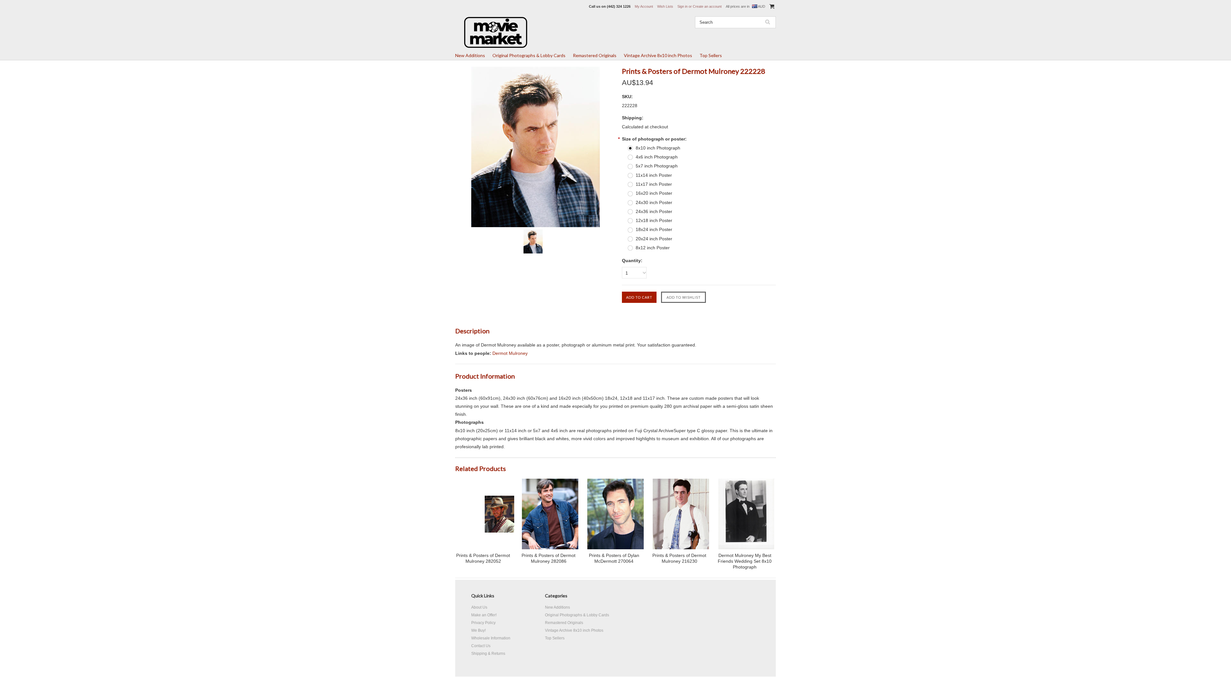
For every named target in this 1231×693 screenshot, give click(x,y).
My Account (644, 6)
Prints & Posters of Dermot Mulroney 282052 (483, 558)
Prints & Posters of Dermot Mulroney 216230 (679, 558)
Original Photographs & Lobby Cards (528, 55)
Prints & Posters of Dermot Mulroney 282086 (548, 558)
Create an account (707, 6)
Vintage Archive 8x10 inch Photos (658, 55)
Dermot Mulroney (510, 353)
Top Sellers (710, 55)
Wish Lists (665, 6)
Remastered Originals (594, 55)
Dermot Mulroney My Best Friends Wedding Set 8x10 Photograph (745, 561)
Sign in (682, 6)
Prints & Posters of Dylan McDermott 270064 (614, 558)
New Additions (470, 55)
